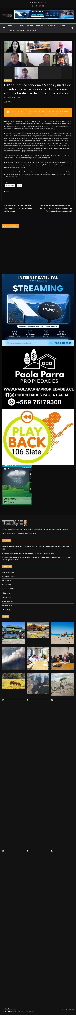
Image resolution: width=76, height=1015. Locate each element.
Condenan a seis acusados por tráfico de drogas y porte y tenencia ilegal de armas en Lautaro (33, 546)
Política (30, 26)
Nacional (20, 31)
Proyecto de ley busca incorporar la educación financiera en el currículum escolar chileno (18, 208)
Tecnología (31, 31)
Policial (21, 26)
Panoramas (52, 26)
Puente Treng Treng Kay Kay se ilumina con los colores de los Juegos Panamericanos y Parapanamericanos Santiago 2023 (56, 208)
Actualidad (40, 26)
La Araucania (7, 80)
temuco (19, 97)
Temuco (11, 31)
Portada (11, 26)
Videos (4, 610)
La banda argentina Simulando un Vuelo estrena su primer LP (22, 553)
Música (62, 26)
